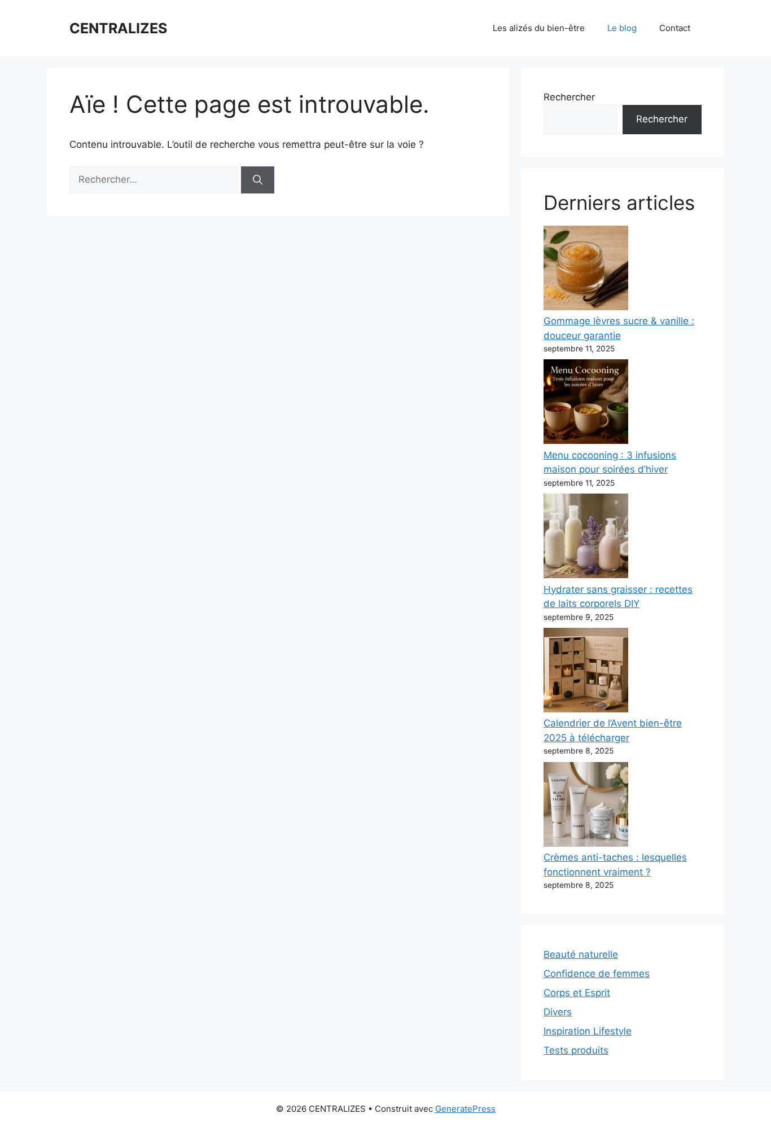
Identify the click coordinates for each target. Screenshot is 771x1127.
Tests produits (576, 1050)
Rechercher (569, 97)
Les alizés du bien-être (539, 28)
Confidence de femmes (597, 973)
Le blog (622, 28)
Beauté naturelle (581, 954)
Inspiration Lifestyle (588, 1031)
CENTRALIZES (118, 28)
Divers (558, 1012)
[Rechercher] (257, 179)
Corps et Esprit (577, 992)
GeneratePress (465, 1108)
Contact (674, 28)
